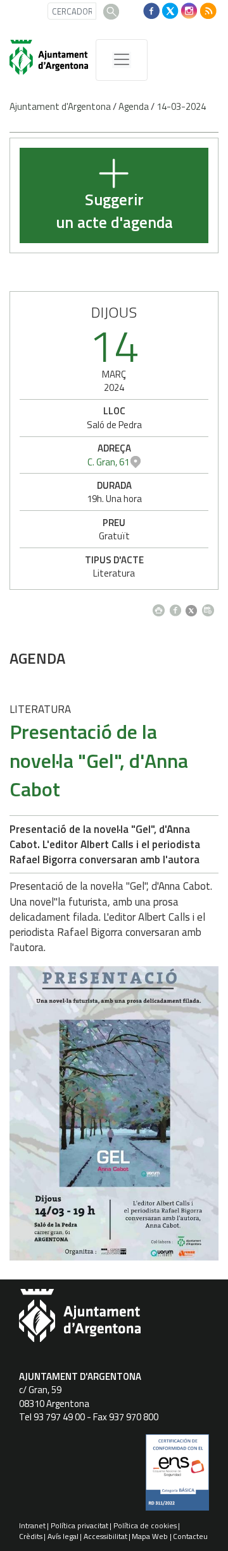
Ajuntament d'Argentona (60, 106)
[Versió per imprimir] (161, 607)
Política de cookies (145, 1525)
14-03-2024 (181, 106)
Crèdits (30, 1536)
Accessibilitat (105, 1536)
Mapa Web (150, 1536)
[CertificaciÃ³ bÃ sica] (177, 1477)
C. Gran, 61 (108, 462)
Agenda (133, 106)
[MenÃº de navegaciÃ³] (122, 60)
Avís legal (63, 1536)
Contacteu (190, 1536)
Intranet (32, 1525)
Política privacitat (79, 1525)
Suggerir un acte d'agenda (114, 211)
